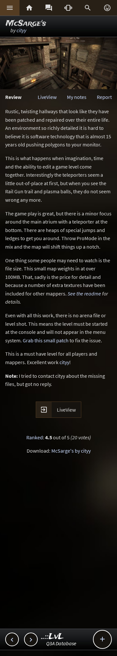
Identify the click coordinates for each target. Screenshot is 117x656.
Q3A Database (61, 643)
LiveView (47, 97)
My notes (76, 97)
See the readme (84, 293)
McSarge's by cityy (71, 450)
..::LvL (52, 636)
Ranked (34, 437)
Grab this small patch (46, 340)
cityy (21, 30)
